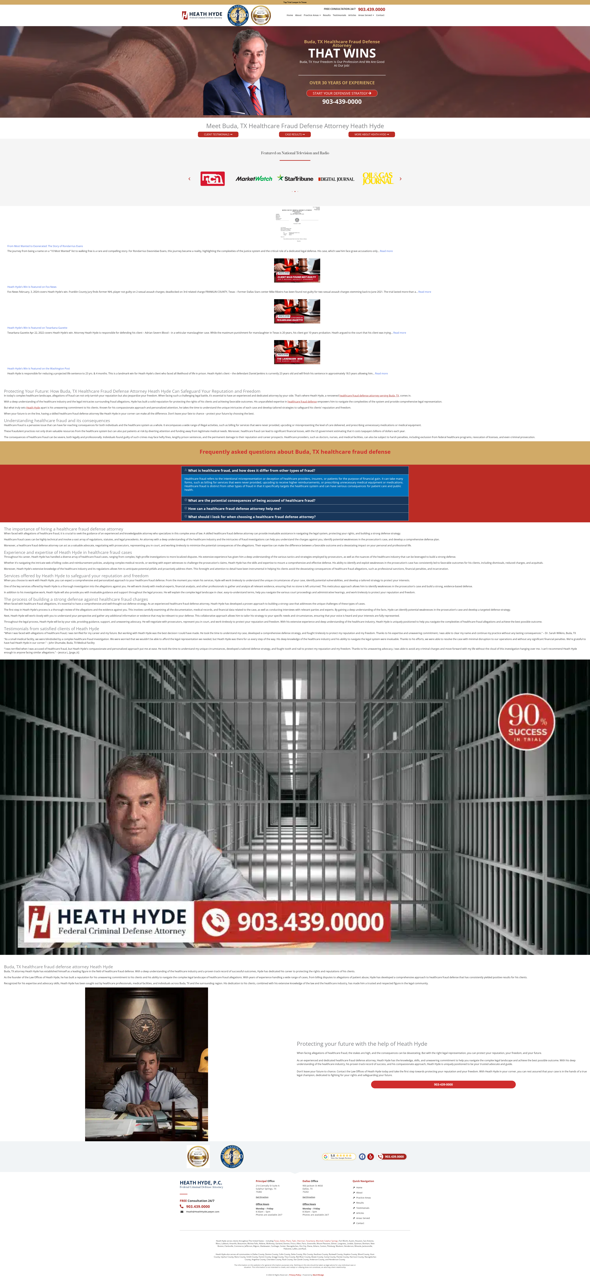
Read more (386, 251)
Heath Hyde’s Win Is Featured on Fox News (32, 287)
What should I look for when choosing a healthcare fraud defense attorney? (252, 516)
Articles (352, 15)
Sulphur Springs (331, 1241)
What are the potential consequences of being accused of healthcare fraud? (251, 500)
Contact (380, 15)
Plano (288, 1241)
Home (290, 15)
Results (327, 15)
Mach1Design (318, 1275)
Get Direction (262, 1197)
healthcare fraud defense (302, 401)
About (298, 15)
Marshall (319, 1241)
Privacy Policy (295, 1275)
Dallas (282, 1241)
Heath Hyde (33, 407)
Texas (276, 1241)
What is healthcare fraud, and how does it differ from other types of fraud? (251, 470)
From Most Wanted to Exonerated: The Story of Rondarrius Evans (45, 246)
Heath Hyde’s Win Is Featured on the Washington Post (38, 368)
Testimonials (339, 15)
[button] (189, 179)
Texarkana (310, 1241)
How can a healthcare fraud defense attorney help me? (234, 508)
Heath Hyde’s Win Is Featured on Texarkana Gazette (37, 327)
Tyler (294, 1241)
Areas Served (365, 15)
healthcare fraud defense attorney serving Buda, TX (369, 395)
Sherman (301, 1241)
